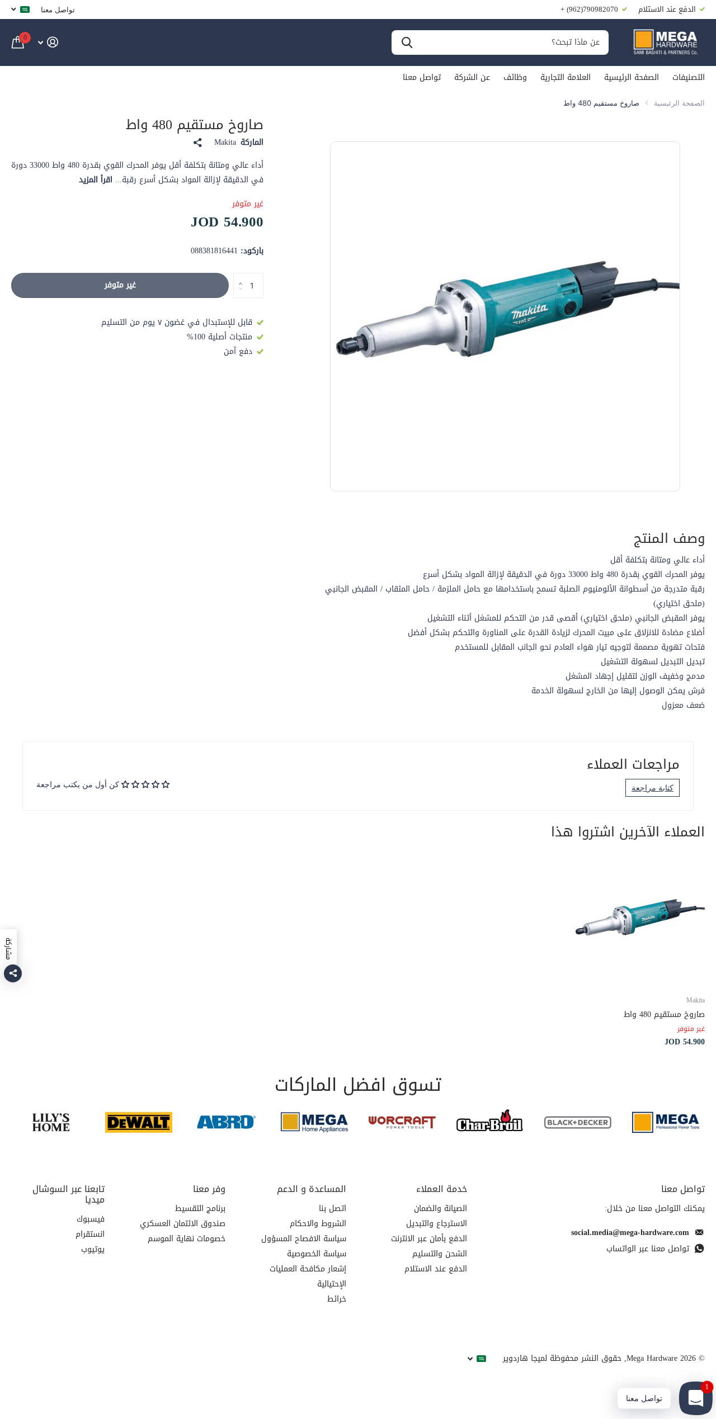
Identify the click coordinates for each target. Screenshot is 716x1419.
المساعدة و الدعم (311, 1189)
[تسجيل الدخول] (47, 42)
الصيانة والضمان (440, 1208)
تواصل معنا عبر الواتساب (647, 1248)
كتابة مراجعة (652, 787)
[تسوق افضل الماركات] (665, 1122)
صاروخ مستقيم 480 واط (664, 1014)
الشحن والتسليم (439, 1253)
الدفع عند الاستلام (435, 1268)
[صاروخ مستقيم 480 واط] (639, 920)
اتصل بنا (332, 1208)
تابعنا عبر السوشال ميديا (68, 1194)
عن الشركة (472, 77)
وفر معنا (209, 1189)
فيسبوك (91, 1219)
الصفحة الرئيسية (631, 77)
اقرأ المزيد (95, 179)
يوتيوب (93, 1249)
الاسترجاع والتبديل (436, 1223)
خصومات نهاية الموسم (186, 1238)
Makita (225, 142)
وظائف (515, 77)
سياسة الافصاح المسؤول (303, 1238)
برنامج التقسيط (200, 1208)
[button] (237, 276)
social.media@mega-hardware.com (630, 1232)
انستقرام (90, 1234)
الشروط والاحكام (318, 1223)
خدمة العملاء (441, 1189)
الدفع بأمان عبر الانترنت (429, 1238)
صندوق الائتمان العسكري (182, 1223)
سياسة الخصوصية (316, 1253)
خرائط (336, 1299)
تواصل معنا (58, 9)
